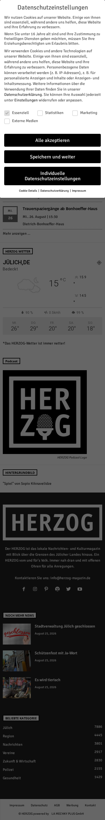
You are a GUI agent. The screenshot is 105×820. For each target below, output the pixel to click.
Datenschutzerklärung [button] (54, 190)
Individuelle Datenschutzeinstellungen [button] (53, 176)
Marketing (88, 112)
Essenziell (20, 112)
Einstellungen (26, 100)
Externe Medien (25, 120)
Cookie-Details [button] (28, 190)
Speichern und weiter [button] (52, 157)
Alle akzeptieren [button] (52, 140)
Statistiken (54, 112)
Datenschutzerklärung (23, 94)
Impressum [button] (79, 190)
